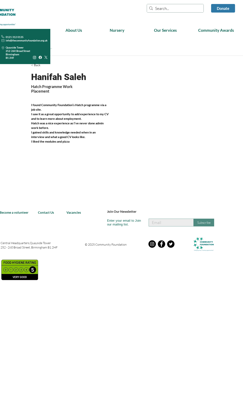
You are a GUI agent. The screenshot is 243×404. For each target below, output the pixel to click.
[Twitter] (170, 244)
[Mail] (3, 41)
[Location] (3, 47)
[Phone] (3, 36)
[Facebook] (40, 57)
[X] (46, 57)
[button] (84, 30)
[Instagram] (34, 57)
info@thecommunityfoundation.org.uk (26, 40)
